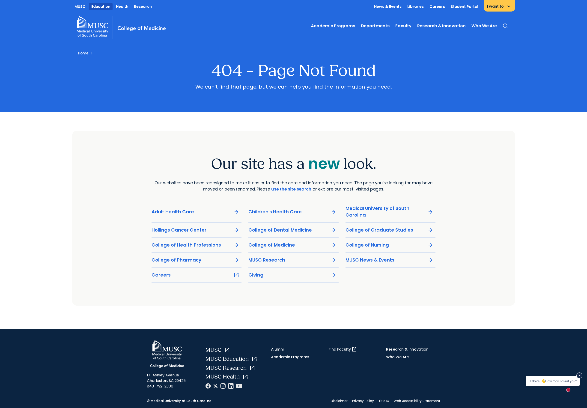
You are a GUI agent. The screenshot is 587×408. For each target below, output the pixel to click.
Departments (375, 26)
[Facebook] (208, 386)
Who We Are (484, 26)
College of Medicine (292, 245)
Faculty (403, 26)
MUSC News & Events (389, 260)
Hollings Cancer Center (195, 230)
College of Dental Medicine (292, 230)
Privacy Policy (363, 401)
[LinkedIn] (231, 386)
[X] (215, 386)
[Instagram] (223, 386)
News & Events (388, 6)
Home (83, 53)
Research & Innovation (441, 26)
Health (122, 6)
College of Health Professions (195, 245)
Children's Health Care (292, 211)
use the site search (291, 189)
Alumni (277, 349)
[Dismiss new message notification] (579, 375)
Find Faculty (343, 349)
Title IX (383, 401)
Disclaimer (339, 401)
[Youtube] (239, 386)
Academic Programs (333, 26)
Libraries (415, 6)
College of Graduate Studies (389, 230)
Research (143, 6)
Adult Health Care (195, 211)
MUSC (80, 6)
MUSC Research (292, 260)
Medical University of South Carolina (389, 211)
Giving (292, 275)
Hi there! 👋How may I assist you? (552, 381)
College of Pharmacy (195, 260)
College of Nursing (389, 245)
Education (100, 6)
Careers (437, 6)
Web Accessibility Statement (417, 401)
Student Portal (464, 6)
